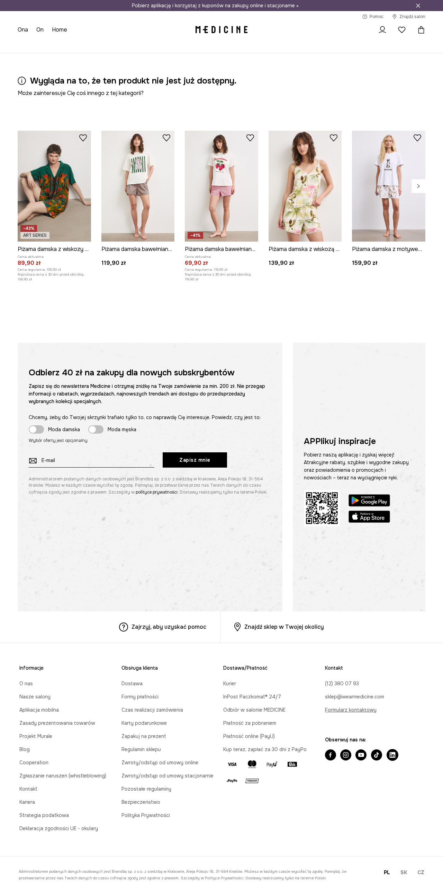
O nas (26, 683)
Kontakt (28, 789)
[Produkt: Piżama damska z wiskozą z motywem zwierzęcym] (305, 186)
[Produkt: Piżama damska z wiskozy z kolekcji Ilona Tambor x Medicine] (54, 186)
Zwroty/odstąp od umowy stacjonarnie (167, 776)
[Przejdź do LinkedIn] (392, 756)
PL (387, 872)
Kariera (27, 802)
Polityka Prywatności (145, 815)
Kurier (229, 683)
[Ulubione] (401, 29)
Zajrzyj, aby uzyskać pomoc (169, 626)
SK (403, 872)
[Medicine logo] (221, 29)
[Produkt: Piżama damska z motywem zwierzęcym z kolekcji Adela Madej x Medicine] (388, 186)
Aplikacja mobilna (39, 710)
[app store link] (369, 518)
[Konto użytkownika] (382, 29)
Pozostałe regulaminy (146, 789)
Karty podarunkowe (144, 723)
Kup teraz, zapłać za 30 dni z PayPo (265, 749)
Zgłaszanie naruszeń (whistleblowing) (62, 776)
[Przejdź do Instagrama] (345, 755)
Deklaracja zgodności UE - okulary (58, 828)
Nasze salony (35, 697)
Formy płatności (140, 697)
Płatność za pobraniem (249, 723)
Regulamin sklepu (141, 749)
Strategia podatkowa (44, 815)
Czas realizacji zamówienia (152, 710)
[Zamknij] (418, 5)
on (40, 29)
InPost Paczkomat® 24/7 (252, 697)
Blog (24, 749)
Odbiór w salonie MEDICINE (254, 710)
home (59, 29)
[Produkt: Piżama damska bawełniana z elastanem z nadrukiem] (221, 186)
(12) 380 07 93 (342, 683)
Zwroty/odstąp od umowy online (159, 762)
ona (23, 29)
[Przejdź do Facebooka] (330, 755)
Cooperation (33, 762)
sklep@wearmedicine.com (354, 697)
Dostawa (132, 683)
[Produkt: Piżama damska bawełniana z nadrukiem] (138, 186)
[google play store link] (369, 501)
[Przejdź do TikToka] (376, 756)
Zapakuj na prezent (143, 736)
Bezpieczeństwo (140, 802)
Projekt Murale (35, 736)
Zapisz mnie (194, 460)
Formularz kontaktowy (351, 710)
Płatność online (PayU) (249, 736)
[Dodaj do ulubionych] (83, 137)
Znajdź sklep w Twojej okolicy (284, 626)
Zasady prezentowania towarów (57, 723)
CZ (420, 872)
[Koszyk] (419, 29)
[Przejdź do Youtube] (361, 755)
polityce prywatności (157, 492)
